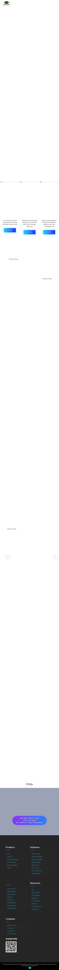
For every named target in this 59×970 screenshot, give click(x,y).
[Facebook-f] (38, 118)
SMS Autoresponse (37, 859)
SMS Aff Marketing (37, 871)
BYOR (8, 854)
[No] (57, 966)
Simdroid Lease (11, 862)
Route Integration (12, 865)
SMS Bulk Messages (37, 856)
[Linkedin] (43, 118)
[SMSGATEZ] (14, 3)
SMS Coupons (35, 868)
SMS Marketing (36, 854)
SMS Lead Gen (36, 865)
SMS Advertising (36, 873)
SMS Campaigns (36, 862)
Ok (30, 967)
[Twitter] (41, 118)
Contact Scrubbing (12, 859)
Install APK (11, 938)
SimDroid (9, 856)
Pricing (9, 868)
